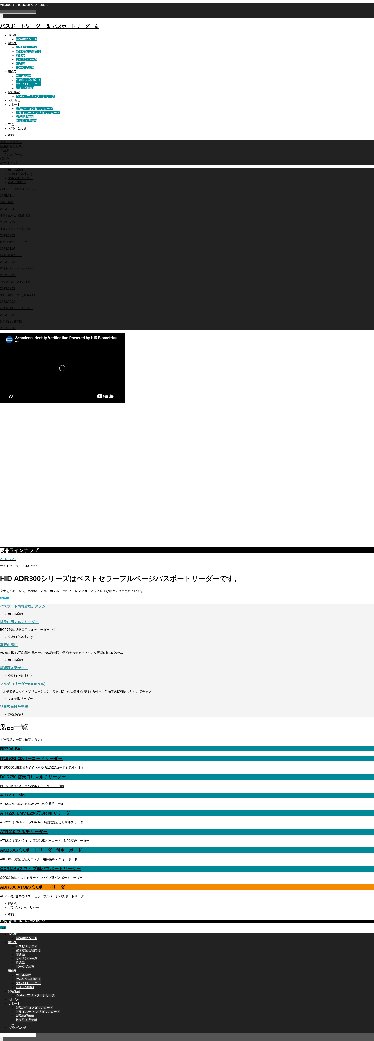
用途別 (12, 71)
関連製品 (14, 92)
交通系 (20, 55)
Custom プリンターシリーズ (35, 96)
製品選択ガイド (26, 39)
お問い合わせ (17, 128)
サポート (14, 104)
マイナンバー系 (26, 59)
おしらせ (14, 100)
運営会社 (14, 903)
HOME (12, 35)
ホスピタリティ (26, 47)
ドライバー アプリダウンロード (38, 112)
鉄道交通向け (25, 88)
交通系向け (15, 714)
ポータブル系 (25, 67)
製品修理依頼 (25, 116)
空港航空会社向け (28, 51)
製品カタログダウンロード (34, 108)
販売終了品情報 (26, 120)
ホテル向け (23, 75)
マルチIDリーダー (28, 84)
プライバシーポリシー (23, 907)
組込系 (20, 63)
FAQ (11, 124)
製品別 (12, 43)
